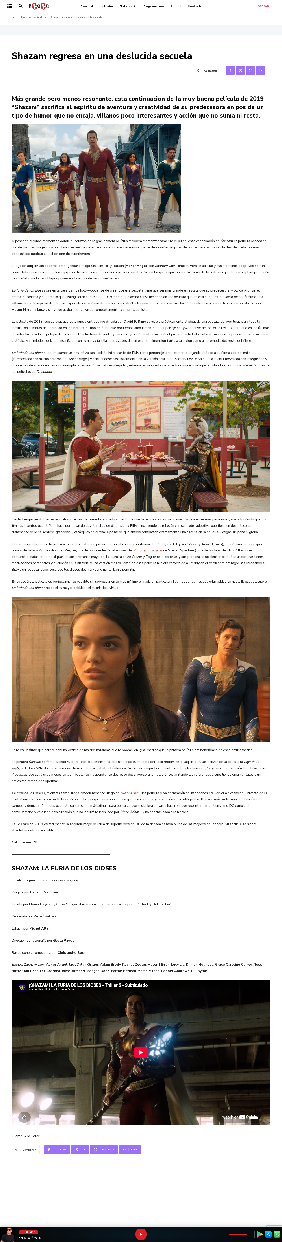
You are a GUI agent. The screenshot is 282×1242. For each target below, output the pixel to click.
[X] (240, 70)
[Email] (260, 70)
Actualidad (41, 17)
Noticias (26, 17)
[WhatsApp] (250, 70)
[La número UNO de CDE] (39, 6)
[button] (20, 6)
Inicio (15, 17)
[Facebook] (230, 70)
